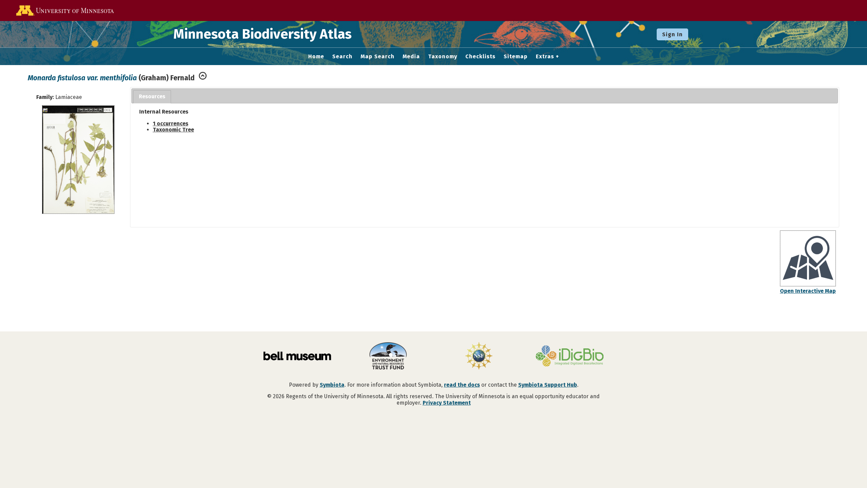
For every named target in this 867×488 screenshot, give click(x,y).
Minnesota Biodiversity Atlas (262, 34)
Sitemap (516, 57)
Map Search (378, 57)
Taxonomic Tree (173, 129)
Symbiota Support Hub (547, 385)
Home (316, 57)
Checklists (480, 57)
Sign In (672, 34)
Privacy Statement (447, 403)
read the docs (462, 385)
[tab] (152, 96)
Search (342, 57)
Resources (152, 96)
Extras (545, 57)
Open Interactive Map (808, 291)
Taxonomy (442, 57)
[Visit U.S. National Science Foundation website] (479, 356)
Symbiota (332, 385)
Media (411, 57)
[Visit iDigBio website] (569, 356)
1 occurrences (170, 123)
